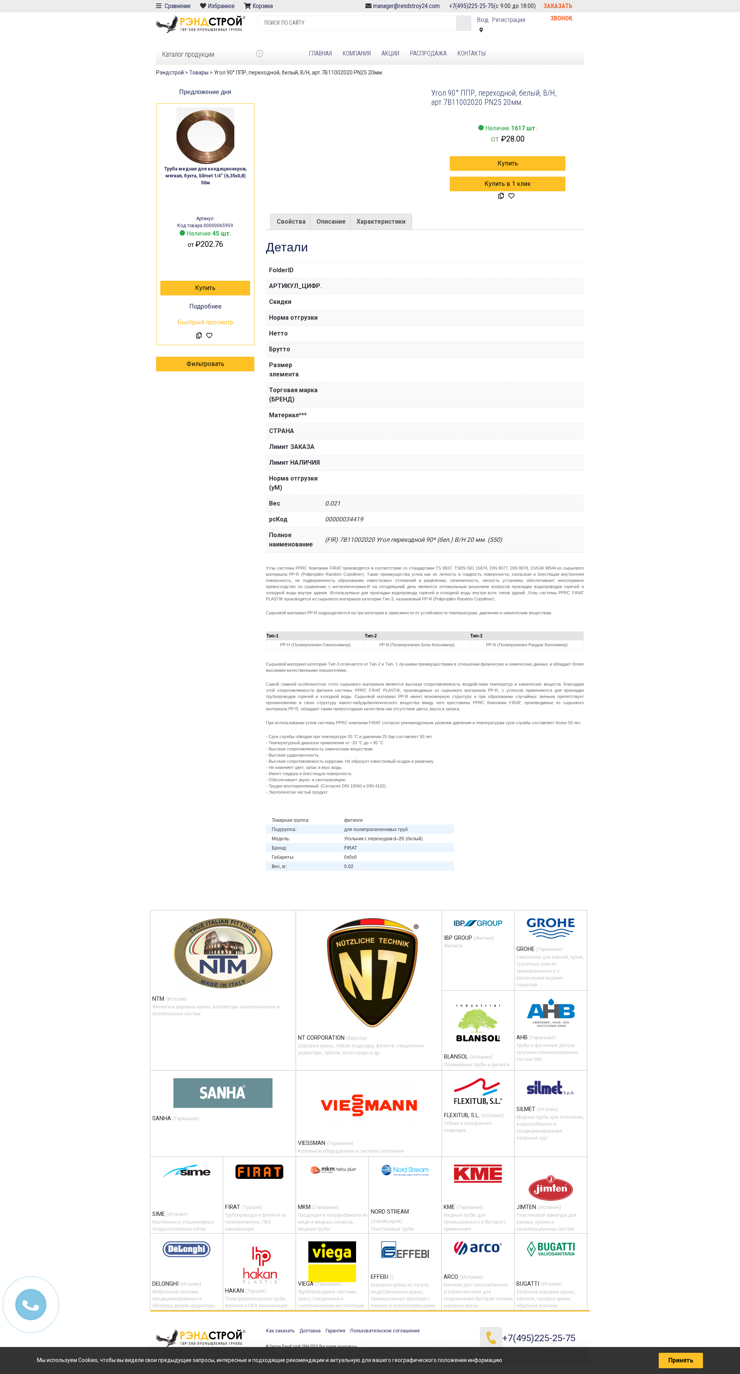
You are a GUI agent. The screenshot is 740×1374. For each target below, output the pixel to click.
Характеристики (381, 221)
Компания (357, 53)
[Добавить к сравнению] (199, 336)
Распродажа (428, 53)
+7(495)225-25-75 (471, 6)
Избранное (221, 6)
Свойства (291, 221)
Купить (205, 288)
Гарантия (335, 1331)
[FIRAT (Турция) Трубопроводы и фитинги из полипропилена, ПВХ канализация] (259, 1171)
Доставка (310, 1331)
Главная (320, 53)
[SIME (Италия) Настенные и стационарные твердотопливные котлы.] (186, 1171)
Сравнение (177, 6)
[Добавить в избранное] (209, 336)
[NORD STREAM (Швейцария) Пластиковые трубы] (405, 1170)
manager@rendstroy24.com (406, 6)
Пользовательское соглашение (385, 1331)
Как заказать (280, 1331)
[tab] (291, 222)
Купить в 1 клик (507, 183)
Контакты (471, 53)
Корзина (263, 6)
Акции (390, 53)
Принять (680, 1360)
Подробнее (205, 306)
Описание (331, 221)
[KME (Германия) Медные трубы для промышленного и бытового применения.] (478, 1173)
